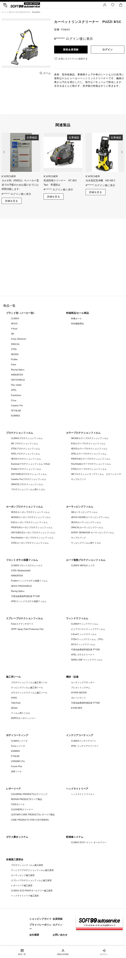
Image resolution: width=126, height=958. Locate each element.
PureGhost (16, 395)
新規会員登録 (71, 49)
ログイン (107, 49)
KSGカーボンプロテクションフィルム (29, 522)
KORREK (15, 415)
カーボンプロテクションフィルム (24, 506)
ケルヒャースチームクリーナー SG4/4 (19, 182)
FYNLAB (15, 756)
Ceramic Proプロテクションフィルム (28, 479)
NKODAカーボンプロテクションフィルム (31, 517)
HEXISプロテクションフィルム (26, 459)
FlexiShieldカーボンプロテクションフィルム (32, 537)
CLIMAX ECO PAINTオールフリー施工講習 (31, 890)
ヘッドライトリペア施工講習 (25, 895)
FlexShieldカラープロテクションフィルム (91, 464)
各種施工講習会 (14, 859)
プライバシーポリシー (40, 926)
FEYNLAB (16, 410)
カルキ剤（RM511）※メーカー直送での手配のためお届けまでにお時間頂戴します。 (104, 184)
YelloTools (16, 703)
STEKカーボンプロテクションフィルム (30, 543)
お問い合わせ (60, 934)
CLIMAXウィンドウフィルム (84, 624)
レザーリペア (13, 788)
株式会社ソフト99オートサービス (25, 4)
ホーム (4, 12)
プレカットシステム (80, 687)
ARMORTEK (17, 375)
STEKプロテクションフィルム (25, 448)
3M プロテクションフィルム (24, 443)
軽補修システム (74, 836)
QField (14, 708)
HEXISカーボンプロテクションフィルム (30, 512)
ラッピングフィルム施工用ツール (27, 687)
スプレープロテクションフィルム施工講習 (31, 880)
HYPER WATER (79, 692)
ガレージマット (78, 698)
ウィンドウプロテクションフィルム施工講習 (32, 870)
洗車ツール (16, 771)
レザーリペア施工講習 (21, 885)
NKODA (15, 354)
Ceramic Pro (17, 405)
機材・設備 (72, 676)
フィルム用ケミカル (20, 713)
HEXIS (14, 323)
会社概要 (34, 934)
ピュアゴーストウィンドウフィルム (88, 629)
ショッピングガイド (40, 918)
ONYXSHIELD (18, 380)
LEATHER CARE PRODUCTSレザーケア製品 (33, 814)
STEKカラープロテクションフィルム (89, 469)
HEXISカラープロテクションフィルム (89, 448)
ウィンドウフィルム (77, 618)
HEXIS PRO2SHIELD (21, 586)
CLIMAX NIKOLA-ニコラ (83, 565)
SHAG (14, 698)
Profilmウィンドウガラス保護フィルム (29, 581)
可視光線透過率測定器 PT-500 (25, 596)
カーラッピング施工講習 (22, 875)
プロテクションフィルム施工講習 (27, 865)
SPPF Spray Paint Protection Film (27, 629)
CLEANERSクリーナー (22, 809)
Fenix (13, 364)
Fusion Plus (16, 766)
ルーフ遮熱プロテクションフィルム (85, 559)
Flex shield (16, 385)
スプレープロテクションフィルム (24, 618)
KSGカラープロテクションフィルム (88, 443)
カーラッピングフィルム (79, 506)
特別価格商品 (77, 323)
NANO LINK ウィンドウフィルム (86, 660)
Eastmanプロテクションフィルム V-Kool (30, 464)
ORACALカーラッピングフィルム (87, 527)
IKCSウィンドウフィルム (83, 644)
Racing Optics (17, 369)
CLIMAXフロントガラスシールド (26, 565)
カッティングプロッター (82, 682)
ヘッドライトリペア (77, 788)
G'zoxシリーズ (18, 746)
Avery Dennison (18, 339)
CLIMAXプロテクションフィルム (26, 438)
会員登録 (58, 918)
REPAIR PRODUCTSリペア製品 (26, 799)
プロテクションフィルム (19, 432)
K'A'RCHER (76, 708)
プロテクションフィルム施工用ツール (29, 682)
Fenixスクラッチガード (22, 624)
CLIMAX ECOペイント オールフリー (88, 842)
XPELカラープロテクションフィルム (88, 454)
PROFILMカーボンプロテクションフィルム (31, 527)
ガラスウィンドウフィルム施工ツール (29, 692)
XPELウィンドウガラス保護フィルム (28, 601)
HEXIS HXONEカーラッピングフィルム (90, 517)
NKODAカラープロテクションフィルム (89, 438)
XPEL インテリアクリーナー (85, 746)
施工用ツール (13, 676)
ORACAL (15, 344)
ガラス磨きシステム (17, 836)
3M (12, 334)
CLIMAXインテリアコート (83, 741)
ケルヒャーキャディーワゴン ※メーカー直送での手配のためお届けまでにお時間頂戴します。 (62, 184)
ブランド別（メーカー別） (21, 312)
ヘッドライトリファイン (82, 794)
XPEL (14, 390)
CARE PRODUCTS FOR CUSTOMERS (30, 820)
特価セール (76, 318)
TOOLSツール (18, 804)
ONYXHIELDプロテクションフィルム (29, 474)
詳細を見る (11, 196)
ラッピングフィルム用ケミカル (86, 543)
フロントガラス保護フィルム (22, 559)
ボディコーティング (17, 735)
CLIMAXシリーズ (19, 741)
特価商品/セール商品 (77, 312)
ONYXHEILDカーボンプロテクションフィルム (33, 532)
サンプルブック (78, 479)
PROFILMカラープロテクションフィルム (90, 459)
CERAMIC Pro (18, 761)
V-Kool (14, 328)
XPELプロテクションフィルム (25, 454)
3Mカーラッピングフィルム (84, 512)
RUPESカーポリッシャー (23, 718)
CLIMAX (15, 318)
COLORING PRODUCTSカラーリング (29, 794)
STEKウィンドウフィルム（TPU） (88, 639)
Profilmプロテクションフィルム (26, 469)
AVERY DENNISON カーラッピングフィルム (92, 532)
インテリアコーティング (79, 735)
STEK (14, 349)
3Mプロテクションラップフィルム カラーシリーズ (96, 474)
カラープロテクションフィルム (83, 432)
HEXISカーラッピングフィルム (86, 522)
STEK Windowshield (20, 570)
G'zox (13, 400)
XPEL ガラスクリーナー (82, 654)
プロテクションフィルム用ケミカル (28, 489)
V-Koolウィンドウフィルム (83, 634)
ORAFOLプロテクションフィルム (27, 484)
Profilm (14, 359)
